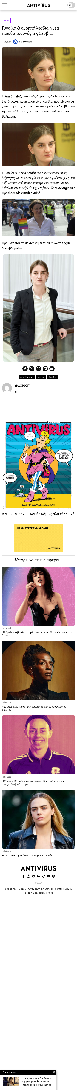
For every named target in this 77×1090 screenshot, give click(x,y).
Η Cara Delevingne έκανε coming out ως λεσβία (28, 855)
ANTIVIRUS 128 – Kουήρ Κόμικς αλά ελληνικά (38, 514)
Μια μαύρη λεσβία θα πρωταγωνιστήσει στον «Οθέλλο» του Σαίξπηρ (34, 708)
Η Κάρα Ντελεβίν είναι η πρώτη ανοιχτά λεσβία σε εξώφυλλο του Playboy (37, 634)
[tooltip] (25, 368)
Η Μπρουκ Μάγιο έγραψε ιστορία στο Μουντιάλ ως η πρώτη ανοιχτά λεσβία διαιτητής (34, 783)
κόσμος (6, 20)
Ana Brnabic (26, 377)
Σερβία (52, 377)
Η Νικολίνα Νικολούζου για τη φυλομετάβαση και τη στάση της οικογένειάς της (37, 1081)
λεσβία (41, 377)
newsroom (27, 41)
